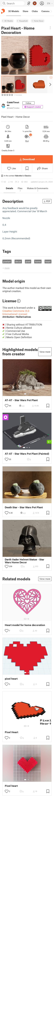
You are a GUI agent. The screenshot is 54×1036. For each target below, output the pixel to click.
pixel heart (11, 678)
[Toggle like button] (6, 405)
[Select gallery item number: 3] (29, 447)
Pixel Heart (11, 732)
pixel (28, 261)
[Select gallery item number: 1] (25, 394)
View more (44, 351)
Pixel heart (11, 785)
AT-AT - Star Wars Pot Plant (21, 400)
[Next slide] (50, 84)
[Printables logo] (3, 11)
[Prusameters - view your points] (35, 3)
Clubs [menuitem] (35, 11)
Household (23, 21)
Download (29, 159)
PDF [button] (48, 201)
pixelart (7, 261)
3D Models (8, 21)
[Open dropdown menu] (50, 28)
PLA (27, 141)
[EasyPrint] (29, 3)
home (38, 261)
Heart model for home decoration (25, 625)
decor (18, 261)
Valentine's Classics (23, 176)
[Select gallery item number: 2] (28, 394)
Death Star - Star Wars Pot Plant (24, 507)
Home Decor (39, 21)
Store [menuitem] (25, 11)
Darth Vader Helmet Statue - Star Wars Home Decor (24, 561)
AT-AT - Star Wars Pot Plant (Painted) (27, 453)
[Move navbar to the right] (51, 11)
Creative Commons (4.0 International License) (16, 313)
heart (48, 261)
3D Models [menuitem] (13, 11)
